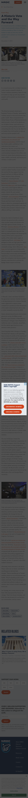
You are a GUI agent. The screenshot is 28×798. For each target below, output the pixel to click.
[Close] (25, 384)
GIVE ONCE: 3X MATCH (12, 412)
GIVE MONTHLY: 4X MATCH (14, 406)
